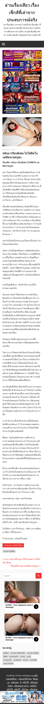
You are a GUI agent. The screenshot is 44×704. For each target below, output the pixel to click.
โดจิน (10, 686)
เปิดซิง (5, 656)
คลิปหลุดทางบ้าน (21, 686)
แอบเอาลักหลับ (8, 663)
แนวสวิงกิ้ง (33, 660)
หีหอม (35, 679)
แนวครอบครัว (13, 656)
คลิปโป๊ (26, 682)
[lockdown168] (22, 697)
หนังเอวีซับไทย (25, 679)
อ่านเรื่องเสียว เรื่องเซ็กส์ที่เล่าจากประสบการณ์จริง (22, 12)
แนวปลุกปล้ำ (7, 660)
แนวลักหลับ (17, 660)
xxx (8, 682)
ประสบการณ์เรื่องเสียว (18, 653)
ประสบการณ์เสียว (9, 551)
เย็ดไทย (25, 689)
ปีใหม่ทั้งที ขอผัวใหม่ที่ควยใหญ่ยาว (25, 566)
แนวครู (22, 656)
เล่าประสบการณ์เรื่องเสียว (13, 545)
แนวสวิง (25, 660)
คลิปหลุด (15, 682)
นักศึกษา (6, 653)
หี (20, 682)
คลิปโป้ (33, 686)
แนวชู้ (29, 656)
